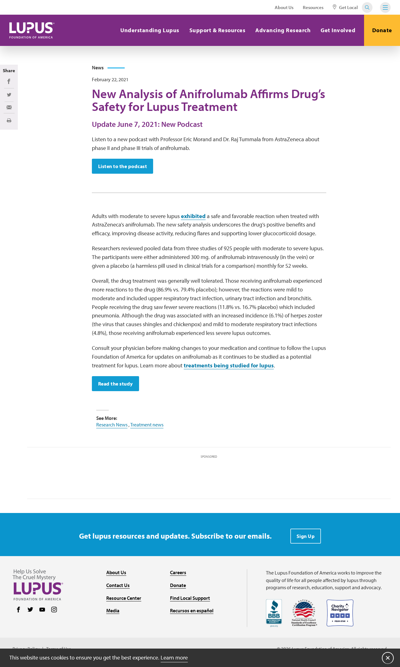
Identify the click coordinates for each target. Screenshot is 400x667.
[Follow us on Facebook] (18, 610)
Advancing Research (283, 30)
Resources (313, 7)
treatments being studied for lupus (229, 365)
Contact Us (118, 585)
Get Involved (338, 30)
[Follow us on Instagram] (54, 610)
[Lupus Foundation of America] (32, 30)
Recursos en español (191, 610)
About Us (284, 7)
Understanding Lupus (149, 30)
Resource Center (123, 598)
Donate (382, 30)
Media (112, 610)
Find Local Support (190, 598)
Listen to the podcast (122, 166)
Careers (178, 572)
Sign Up (306, 536)
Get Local (348, 7)
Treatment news (146, 424)
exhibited (193, 216)
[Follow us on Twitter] (30, 610)
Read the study (115, 384)
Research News (112, 424)
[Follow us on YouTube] (42, 610)
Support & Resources (217, 30)
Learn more (174, 657)
